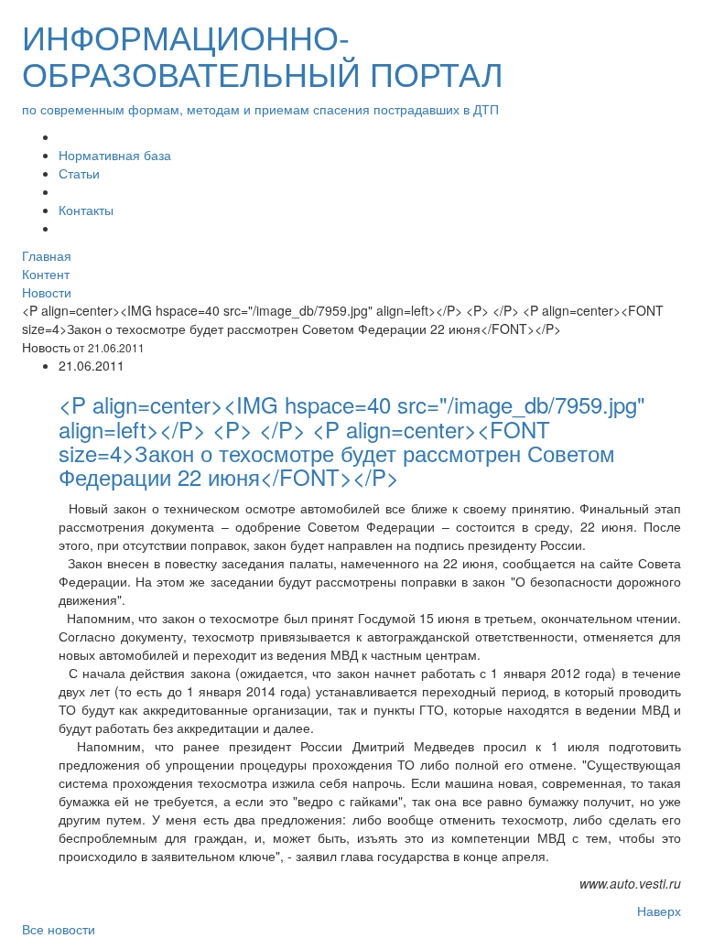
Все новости (58, 929)
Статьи (79, 173)
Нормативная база (115, 155)
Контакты (86, 209)
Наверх (659, 910)
